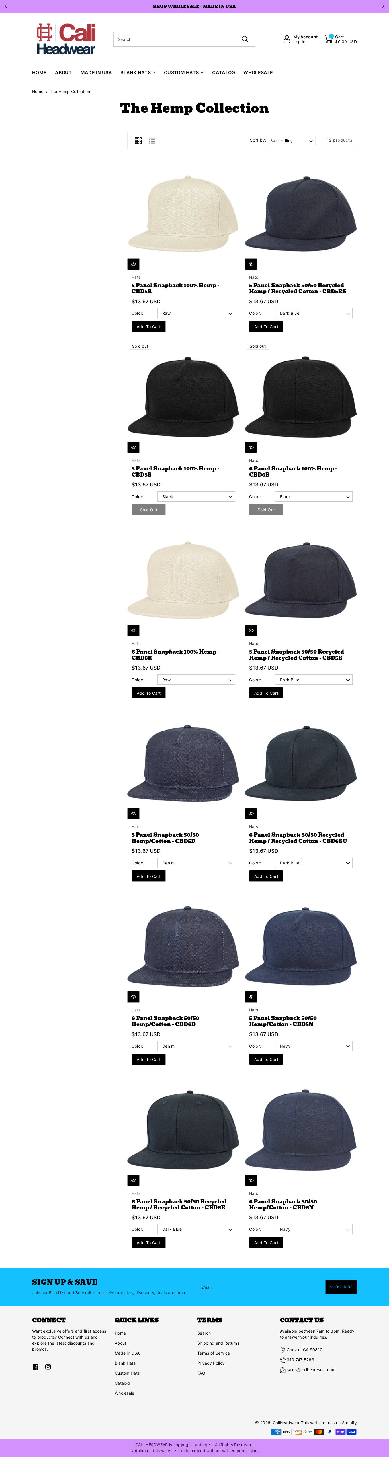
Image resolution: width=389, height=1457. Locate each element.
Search (204, 1333)
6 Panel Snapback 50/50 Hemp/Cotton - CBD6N (283, 1204)
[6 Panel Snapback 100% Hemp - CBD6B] (301, 397)
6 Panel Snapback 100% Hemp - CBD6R (176, 655)
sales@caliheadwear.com (311, 1369)
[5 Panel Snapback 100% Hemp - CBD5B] (183, 397)
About (120, 1343)
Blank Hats (125, 1363)
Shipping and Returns (218, 1343)
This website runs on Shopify (329, 1422)
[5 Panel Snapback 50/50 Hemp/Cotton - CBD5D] (183, 763)
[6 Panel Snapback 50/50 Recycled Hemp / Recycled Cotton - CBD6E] (183, 1130)
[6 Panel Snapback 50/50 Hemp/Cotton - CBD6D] (183, 946)
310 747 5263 (300, 1359)
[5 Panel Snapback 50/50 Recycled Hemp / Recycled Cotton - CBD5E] (301, 580)
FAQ (201, 1373)
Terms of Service (213, 1353)
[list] (152, 140)
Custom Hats (127, 1373)
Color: (138, 313)
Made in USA (127, 1353)
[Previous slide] (6, 6)
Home (37, 91)
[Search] (245, 39)
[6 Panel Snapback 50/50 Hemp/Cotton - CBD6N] (301, 1130)
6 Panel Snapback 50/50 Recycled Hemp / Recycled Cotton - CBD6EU (298, 838)
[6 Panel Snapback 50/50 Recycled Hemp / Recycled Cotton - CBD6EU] (301, 763)
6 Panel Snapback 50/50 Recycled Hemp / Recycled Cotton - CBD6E (179, 1204)
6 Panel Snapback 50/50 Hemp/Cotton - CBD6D (165, 1021)
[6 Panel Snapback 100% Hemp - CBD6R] (183, 580)
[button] (341, 39)
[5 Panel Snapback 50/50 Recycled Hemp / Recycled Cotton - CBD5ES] (301, 214)
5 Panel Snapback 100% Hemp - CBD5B (175, 471)
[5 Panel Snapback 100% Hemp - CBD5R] (183, 214)
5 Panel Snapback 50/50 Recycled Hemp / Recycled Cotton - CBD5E (296, 655)
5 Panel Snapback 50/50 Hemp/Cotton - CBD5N (283, 1021)
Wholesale (124, 1393)
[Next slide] (383, 6)
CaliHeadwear (286, 1422)
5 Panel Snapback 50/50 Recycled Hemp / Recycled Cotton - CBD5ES (297, 288)
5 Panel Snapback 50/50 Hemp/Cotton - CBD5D (165, 838)
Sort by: (258, 140)
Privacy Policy (211, 1363)
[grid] (138, 140)
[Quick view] (133, 264)
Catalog (122, 1383)
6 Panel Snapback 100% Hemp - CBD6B (293, 471)
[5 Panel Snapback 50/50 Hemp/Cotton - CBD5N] (301, 946)
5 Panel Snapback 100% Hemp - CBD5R (175, 288)
